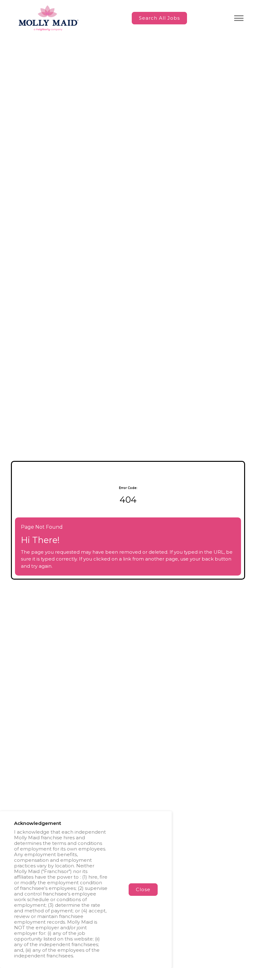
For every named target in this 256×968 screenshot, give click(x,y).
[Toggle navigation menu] (239, 18)
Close (143, 889)
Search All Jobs (159, 18)
